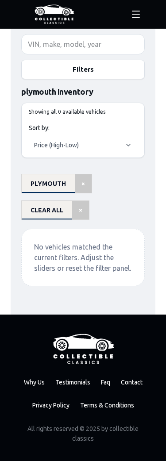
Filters (83, 69)
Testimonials (72, 382)
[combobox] (83, 145)
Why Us (34, 382)
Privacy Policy (50, 405)
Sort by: (39, 127)
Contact (132, 382)
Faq (105, 382)
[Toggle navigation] (136, 14)
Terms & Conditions (107, 405)
